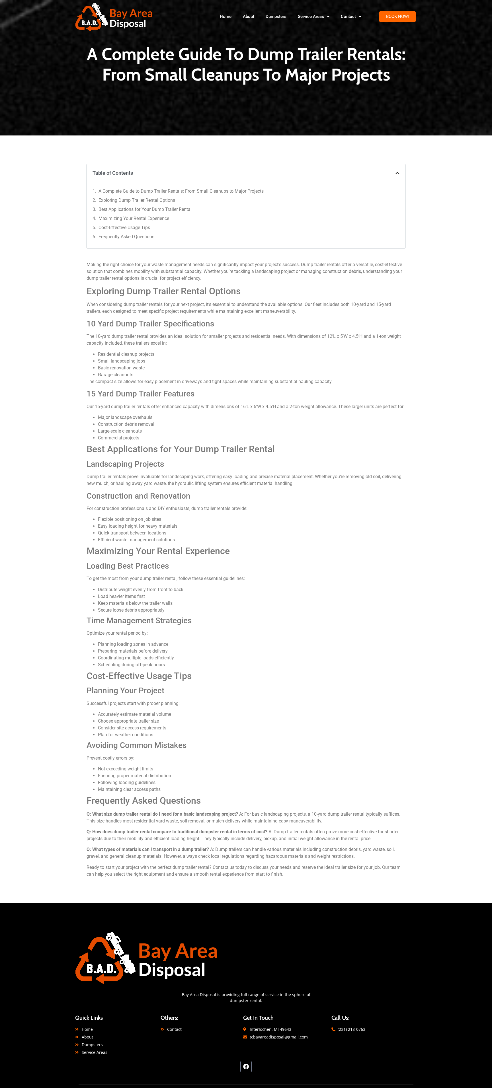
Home (225, 16)
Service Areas (311, 16)
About (248, 16)
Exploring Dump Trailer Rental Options (137, 200)
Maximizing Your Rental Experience (134, 218)
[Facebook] (246, 1066)
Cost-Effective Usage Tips (124, 227)
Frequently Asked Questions (126, 236)
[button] (397, 16)
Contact (348, 16)
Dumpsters (276, 16)
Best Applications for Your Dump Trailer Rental (145, 209)
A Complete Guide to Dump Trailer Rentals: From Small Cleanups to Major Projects (181, 191)
